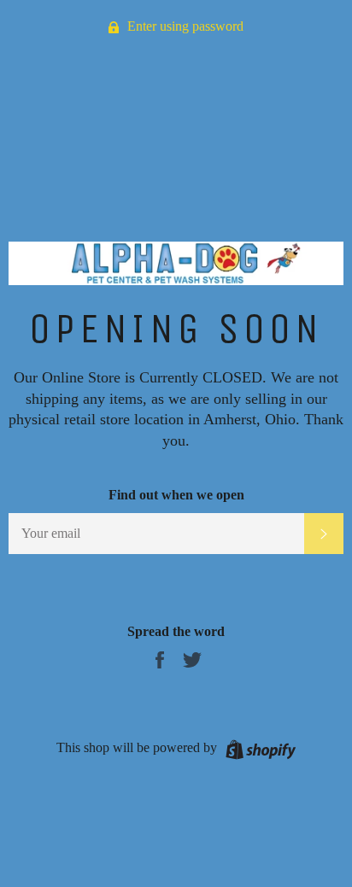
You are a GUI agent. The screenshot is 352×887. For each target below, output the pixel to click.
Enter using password (183, 26)
